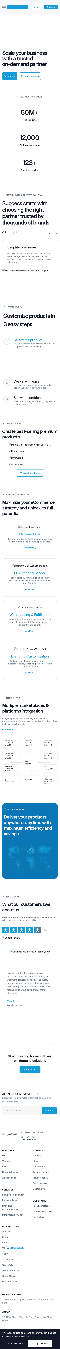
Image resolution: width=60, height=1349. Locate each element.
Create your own (30, 76)
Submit (49, 1110)
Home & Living (10, 1172)
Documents (39, 1188)
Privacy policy (40, 1177)
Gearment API (9, 1281)
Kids (4, 1166)
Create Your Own (42, 1211)
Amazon (6, 1231)
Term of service (41, 1172)
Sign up (51, 7)
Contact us (39, 1166)
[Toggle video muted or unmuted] (54, 1044)
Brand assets (40, 1183)
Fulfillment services (13, 1214)
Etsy (4, 1242)
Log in (37, 7)
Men (4, 1155)
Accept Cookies (40, 1343)
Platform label (9, 1200)
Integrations (11, 1226)
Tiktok (5, 1248)
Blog (35, 1161)
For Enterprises (41, 1205)
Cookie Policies (16, 1343)
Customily (7, 1264)
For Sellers (39, 1217)
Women (6, 1161)
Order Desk (8, 1276)
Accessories (9, 1177)
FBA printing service (13, 1194)
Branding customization (10, 1207)
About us (38, 1155)
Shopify (6, 1237)
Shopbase (7, 1259)
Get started (9, 76)
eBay (5, 1253)
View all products (30, 473)
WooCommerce (10, 1270)
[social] (23, 1138)
